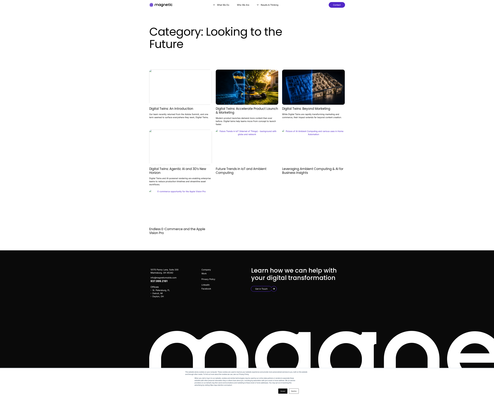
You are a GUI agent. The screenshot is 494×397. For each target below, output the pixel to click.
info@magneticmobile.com (164, 277)
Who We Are (243, 5)
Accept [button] (282, 391)
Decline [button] (294, 391)
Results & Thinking (269, 5)
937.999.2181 (159, 281)
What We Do (223, 5)
